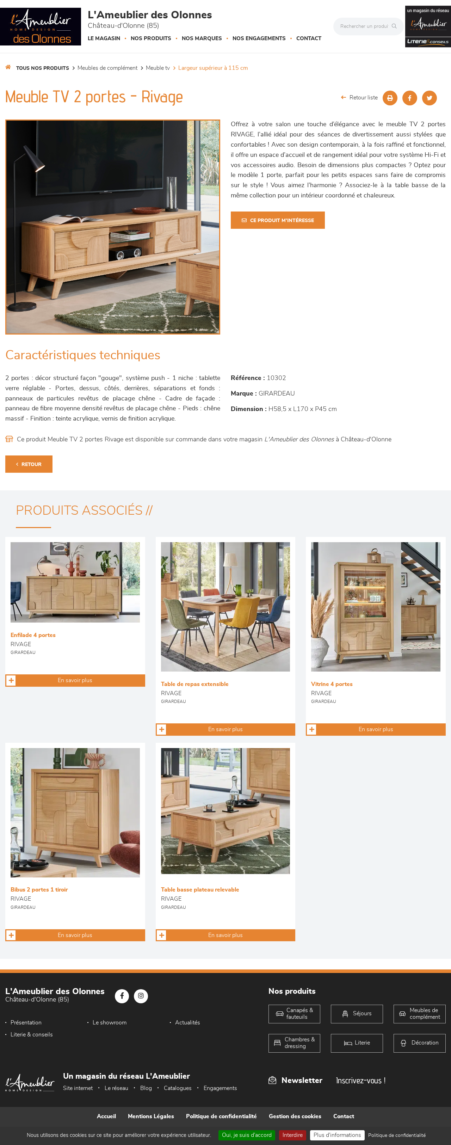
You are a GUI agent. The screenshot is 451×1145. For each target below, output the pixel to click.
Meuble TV (158, 68)
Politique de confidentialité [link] (397, 1135)
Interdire (293, 1135)
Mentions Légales (151, 1116)
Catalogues (178, 1088)
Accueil (106, 1116)
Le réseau (116, 1088)
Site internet (78, 1088)
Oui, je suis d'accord (247, 1135)
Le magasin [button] (104, 38)
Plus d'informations (337, 1135)
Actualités (187, 1022)
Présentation (26, 1022)
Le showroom (109, 1022)
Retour (31, 464)
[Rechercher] (396, 26)
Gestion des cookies (295, 1116)
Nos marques (202, 38)
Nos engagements (259, 38)
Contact (308, 38)
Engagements (220, 1088)
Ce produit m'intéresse (282, 220)
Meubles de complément (107, 68)
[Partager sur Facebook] (409, 98)
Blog (146, 1088)
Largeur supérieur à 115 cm (213, 68)
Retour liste (364, 97)
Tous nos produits (42, 68)
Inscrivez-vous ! (360, 1080)
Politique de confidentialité (221, 1116)
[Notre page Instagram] (141, 996)
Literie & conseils (32, 1034)
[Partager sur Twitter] (429, 98)
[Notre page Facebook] (122, 996)
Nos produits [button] (151, 38)
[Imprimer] (390, 98)
